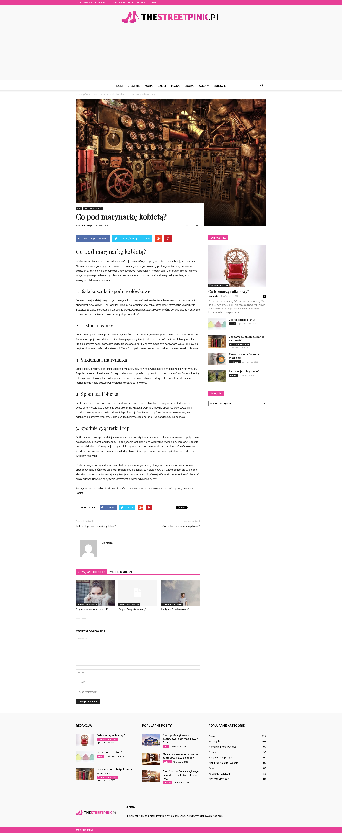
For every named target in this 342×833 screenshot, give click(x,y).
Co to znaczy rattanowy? (228, 291)
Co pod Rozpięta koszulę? (132, 609)
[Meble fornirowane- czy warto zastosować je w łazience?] (151, 759)
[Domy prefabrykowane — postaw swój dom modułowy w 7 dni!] (151, 740)
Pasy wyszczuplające (220, 757)
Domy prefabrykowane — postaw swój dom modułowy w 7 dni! (180, 739)
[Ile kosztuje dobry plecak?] (217, 376)
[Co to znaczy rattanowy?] (237, 266)
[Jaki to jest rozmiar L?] (217, 324)
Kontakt (152, 2)
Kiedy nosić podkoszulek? (175, 609)
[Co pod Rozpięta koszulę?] (137, 593)
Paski (232, 323)
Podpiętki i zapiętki (219, 773)
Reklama (141, 2)
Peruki (212, 736)
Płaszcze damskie (218, 779)
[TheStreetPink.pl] (171, 17)
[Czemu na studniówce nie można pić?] (217, 359)
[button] (262, 86)
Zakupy (204, 85)
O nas (131, 2)
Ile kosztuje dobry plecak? (244, 371)
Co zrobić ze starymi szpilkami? (181, 526)
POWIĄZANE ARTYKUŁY (91, 572)
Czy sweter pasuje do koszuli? (92, 609)
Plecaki (233, 375)
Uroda (189, 85)
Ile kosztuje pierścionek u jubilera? (96, 526)
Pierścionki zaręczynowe (222, 747)
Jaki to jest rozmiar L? (242, 319)
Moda (149, 85)
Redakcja (87, 225)
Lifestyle (134, 85)
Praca (175, 85)
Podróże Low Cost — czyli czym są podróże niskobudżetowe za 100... (181, 775)
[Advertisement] (171, 55)
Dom (119, 85)
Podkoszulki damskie (93, 208)
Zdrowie (220, 85)
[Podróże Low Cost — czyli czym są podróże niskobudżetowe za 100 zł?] (151, 776)
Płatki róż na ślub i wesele (223, 763)
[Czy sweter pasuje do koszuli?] (95, 593)
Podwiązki (235, 362)
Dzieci (162, 85)
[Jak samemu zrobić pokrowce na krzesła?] (217, 341)
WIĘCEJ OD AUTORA (121, 572)
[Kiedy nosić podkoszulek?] (180, 593)
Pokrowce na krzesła (218, 285)
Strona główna (118, 2)
